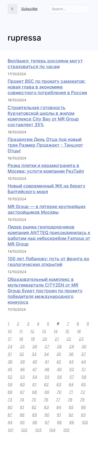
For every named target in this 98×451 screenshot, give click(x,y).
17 (9, 338)
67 (22, 392)
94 (10, 422)
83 (46, 407)
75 (34, 399)
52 (10, 376)
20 (44, 338)
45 (10, 369)
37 (83, 354)
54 (34, 376)
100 (85, 422)
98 (59, 422)
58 (84, 376)
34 (46, 354)
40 (34, 361)
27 (47, 346)
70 (59, 392)
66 (10, 392)
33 (34, 354)
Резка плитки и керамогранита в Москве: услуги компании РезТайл (46, 168)
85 (71, 407)
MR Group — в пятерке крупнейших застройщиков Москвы (47, 209)
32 (21, 354)
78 (70, 399)
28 (59, 346)
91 (59, 414)
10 (10, 331)
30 (84, 346)
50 (71, 369)
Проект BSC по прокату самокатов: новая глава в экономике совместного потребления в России (47, 87)
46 (22, 369)
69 (46, 392)
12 (32, 331)
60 (22, 384)
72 (82, 392)
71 (71, 392)
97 (47, 422)
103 (38, 430)
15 (67, 331)
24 (10, 346)
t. (12, 9)
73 (10, 399)
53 (22, 376)
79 (82, 399)
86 (83, 407)
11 (21, 331)
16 (79, 331)
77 (58, 399)
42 (58, 361)
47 (34, 369)
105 (66, 430)
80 (10, 407)
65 (83, 384)
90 (46, 414)
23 (81, 338)
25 (22, 346)
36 (71, 354)
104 (52, 430)
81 (22, 407)
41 (47, 361)
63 (58, 384)
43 (71, 361)
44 (83, 361)
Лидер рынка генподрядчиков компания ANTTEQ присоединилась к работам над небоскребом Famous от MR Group (49, 235)
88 (22, 414)
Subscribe (29, 9)
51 (84, 369)
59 (10, 384)
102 (24, 430)
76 (46, 399)
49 (59, 369)
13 (44, 331)
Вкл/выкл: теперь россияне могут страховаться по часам (45, 63)
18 (21, 338)
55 (47, 376)
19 (33, 338)
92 (71, 414)
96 (34, 422)
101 (10, 430)
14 (56, 331)
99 (71, 422)
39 (22, 361)
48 (46, 369)
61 (34, 384)
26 (34, 346)
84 (58, 407)
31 (10, 354)
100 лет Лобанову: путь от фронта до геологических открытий (48, 261)
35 (58, 354)
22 (68, 338)
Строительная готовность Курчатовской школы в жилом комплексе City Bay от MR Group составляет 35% (43, 116)
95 (22, 422)
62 (46, 384)
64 (71, 384)
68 (34, 392)
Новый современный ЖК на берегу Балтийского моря (46, 188)
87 (10, 414)
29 (71, 346)
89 (34, 414)
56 (59, 376)
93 (83, 414)
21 (57, 338)
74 (22, 399)
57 (71, 376)
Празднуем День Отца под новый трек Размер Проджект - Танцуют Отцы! (45, 145)
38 (10, 361)
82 (34, 407)
